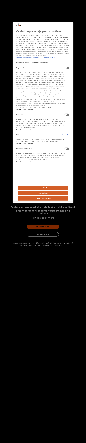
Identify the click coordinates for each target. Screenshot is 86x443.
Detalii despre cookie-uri (25, 109)
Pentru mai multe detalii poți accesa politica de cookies (35, 57)
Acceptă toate (43, 187)
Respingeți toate (43, 193)
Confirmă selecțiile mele (43, 198)
